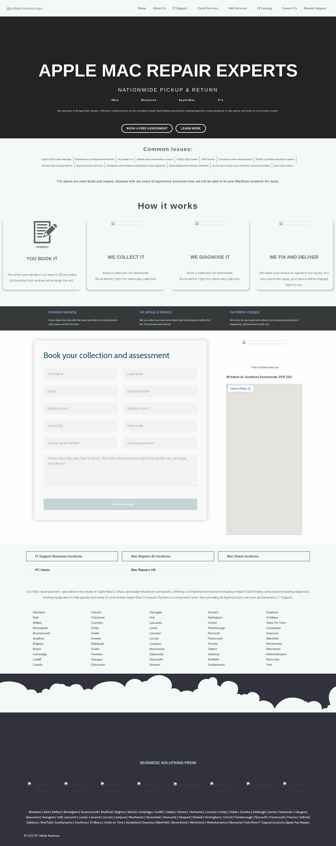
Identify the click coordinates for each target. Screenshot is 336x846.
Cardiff (37, 659)
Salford (212, 649)
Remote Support (315, 8)
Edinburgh (97, 643)
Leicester (155, 633)
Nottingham (215, 617)
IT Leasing (264, 8)
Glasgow (96, 659)
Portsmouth (215, 638)
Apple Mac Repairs (298, 822)
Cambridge (40, 654)
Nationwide (157, 654)
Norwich (213, 612)
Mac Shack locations (243, 556)
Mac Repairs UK (143, 570)
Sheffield (213, 659)
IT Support (179, 8)
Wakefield (272, 638)
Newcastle (156, 659)
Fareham (97, 654)
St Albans (272, 617)
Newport (155, 664)
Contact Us (289, 8)
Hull (152, 617)
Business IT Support (277, 597)
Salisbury (214, 654)
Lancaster (156, 622)
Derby (95, 628)
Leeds (153, 628)
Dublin (95, 633)
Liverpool (155, 643)
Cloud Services (207, 8)
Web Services (237, 8)
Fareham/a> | (286, 812)
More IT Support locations (267, 822)
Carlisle (37, 664)
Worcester (272, 659)
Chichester (98, 617)
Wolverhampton (276, 654)
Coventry (97, 622)
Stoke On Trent (275, 622)
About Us (159, 8)
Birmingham (40, 628)
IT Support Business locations (58, 556)
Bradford (38, 638)
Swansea (272, 633)
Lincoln (154, 638)
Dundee (96, 638)
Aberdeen (39, 612)
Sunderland (273, 628)
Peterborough (216, 628)
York (269, 664)
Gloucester (98, 664)
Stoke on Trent (113, 822)
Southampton (216, 664)
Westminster (274, 643)
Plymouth (214, 633)
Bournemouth (41, 633)
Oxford (212, 622)
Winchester (273, 649)
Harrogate (156, 612)
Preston (213, 643)
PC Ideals (42, 570)
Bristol (37, 649)
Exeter (95, 649)
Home (142, 8)
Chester (96, 612)
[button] (72, 556)
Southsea (272, 612)
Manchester (157, 649)
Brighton (38, 643)
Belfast (37, 622)
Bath (36, 617)
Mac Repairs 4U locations (151, 556)
